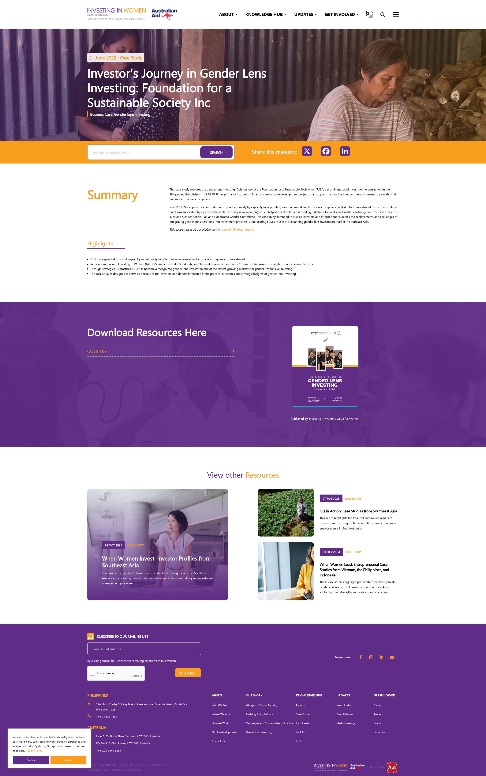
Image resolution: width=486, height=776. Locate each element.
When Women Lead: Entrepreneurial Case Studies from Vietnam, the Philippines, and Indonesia (354, 569)
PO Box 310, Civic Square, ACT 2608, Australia (123, 743)
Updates (303, 15)
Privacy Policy (34, 750)
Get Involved (340, 15)
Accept (68, 760)
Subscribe (379, 732)
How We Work (220, 723)
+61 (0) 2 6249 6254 (108, 750)
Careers (378, 705)
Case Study (97, 351)
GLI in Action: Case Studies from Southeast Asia (358, 510)
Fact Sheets (302, 723)
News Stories (343, 705)
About (226, 15)
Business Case (101, 114)
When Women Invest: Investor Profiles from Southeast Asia (156, 561)
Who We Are (219, 705)
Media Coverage (345, 723)
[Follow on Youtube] (392, 657)
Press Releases (344, 714)
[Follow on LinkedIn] (381, 657)
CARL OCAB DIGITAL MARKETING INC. (122, 770)
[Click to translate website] (369, 14)
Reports (300, 705)
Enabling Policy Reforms (259, 714)
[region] (49, 748)
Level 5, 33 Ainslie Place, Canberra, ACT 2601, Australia (128, 736)
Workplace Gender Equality (261, 705)
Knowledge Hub (264, 15)
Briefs (299, 741)
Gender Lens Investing (132, 114)
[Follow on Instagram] (371, 657)
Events (377, 723)
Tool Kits (301, 732)
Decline (31, 760)
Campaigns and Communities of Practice (269, 723)
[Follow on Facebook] (360, 657)
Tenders (378, 714)
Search (216, 152)
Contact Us (218, 741)
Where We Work (221, 714)
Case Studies (303, 714)
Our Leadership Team (224, 732)
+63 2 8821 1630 (106, 716)
